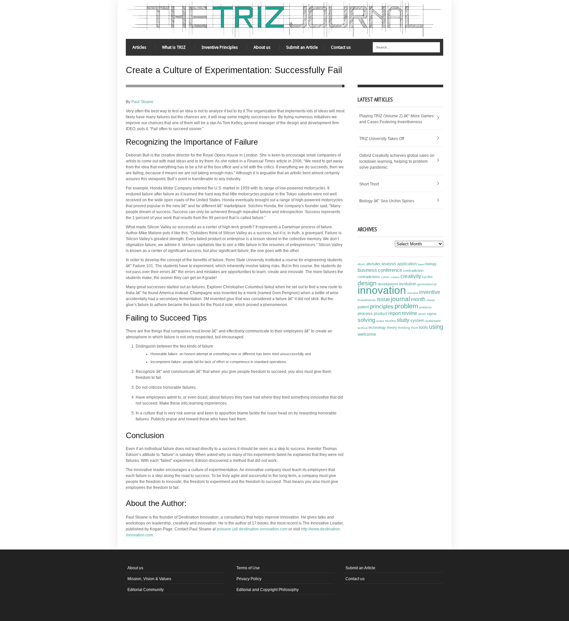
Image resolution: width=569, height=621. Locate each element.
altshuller (373, 264)
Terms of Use (248, 568)
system (417, 320)
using (436, 327)
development (388, 284)
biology (431, 264)
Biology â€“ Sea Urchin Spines (386, 201)
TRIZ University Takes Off (381, 138)
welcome (367, 334)
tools (423, 327)
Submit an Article (302, 47)
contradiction (413, 270)
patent (363, 307)
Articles (136, 49)
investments (367, 300)
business (367, 270)
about (361, 264)
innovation (382, 290)
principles (381, 306)
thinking (404, 327)
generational (426, 284)
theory (392, 327)
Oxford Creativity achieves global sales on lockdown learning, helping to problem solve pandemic (396, 161)
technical (362, 327)
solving (366, 320)
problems (425, 307)
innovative (412, 293)
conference (390, 270)
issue (383, 299)
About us (258, 49)
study (403, 320)
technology (377, 327)
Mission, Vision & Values (149, 579)
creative (395, 277)
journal (400, 299)
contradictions (369, 277)
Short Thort (369, 184)
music (430, 300)
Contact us (341, 47)
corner (385, 277)
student (380, 321)
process (365, 313)
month (418, 299)
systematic (433, 321)
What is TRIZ (170, 49)
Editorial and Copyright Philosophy (267, 589)
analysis (388, 264)
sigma (431, 314)
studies (390, 321)
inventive (429, 292)
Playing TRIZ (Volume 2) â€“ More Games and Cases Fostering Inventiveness (396, 119)
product (380, 313)
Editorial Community (145, 589)
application (407, 264)
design (367, 283)
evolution (407, 283)
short (422, 314)
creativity (410, 276)
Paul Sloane (142, 101)
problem (406, 306)
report (394, 313)
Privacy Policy (248, 579)
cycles (427, 277)
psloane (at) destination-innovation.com (252, 529)
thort (414, 327)
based (421, 264)
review (409, 313)
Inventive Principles (216, 49)
